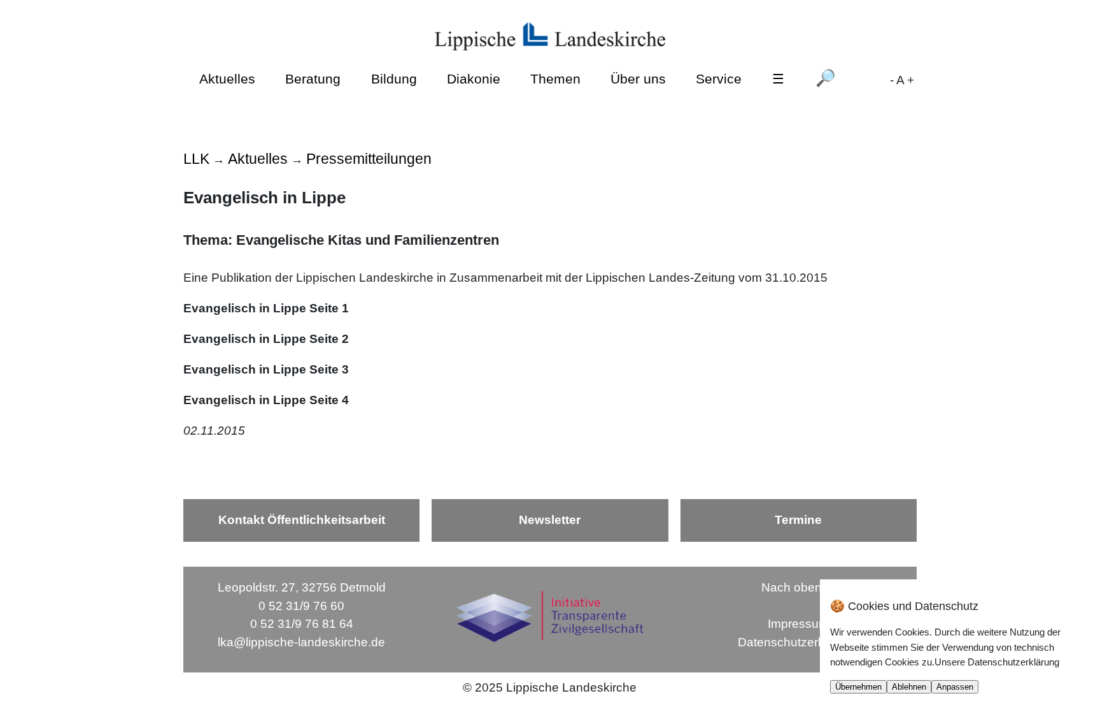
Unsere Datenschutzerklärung (996, 662)
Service (719, 78)
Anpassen (954, 687)
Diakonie (473, 78)
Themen (555, 78)
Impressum (798, 623)
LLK (196, 158)
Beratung (313, 78)
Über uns (638, 78)
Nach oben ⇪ (798, 587)
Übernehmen (858, 687)
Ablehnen (909, 687)
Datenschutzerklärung (798, 642)
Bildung (394, 78)
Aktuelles (227, 78)
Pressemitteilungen (369, 158)
